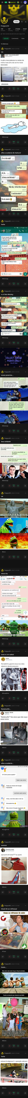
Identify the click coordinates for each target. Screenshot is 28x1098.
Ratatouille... (6, 709)
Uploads (6, 38)
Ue (2, 52)
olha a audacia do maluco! (11, 153)
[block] (25, 48)
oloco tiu (4, 574)
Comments (15, 38)
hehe (3, 224)
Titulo (4, 951)
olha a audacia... (7, 763)
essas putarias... (7, 375)
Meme (4, 747)
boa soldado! (6, 442)
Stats (22, 38)
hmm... (4, 967)
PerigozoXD (7, 48)
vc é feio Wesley (7, 294)
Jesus (4, 552)
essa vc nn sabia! (7, 654)
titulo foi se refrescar (9, 909)
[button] (21, 2)
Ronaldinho (6, 693)
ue (2, 99)
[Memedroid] (6, 2)
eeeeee (4, 845)
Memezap (5, 137)
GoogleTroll (6, 829)
